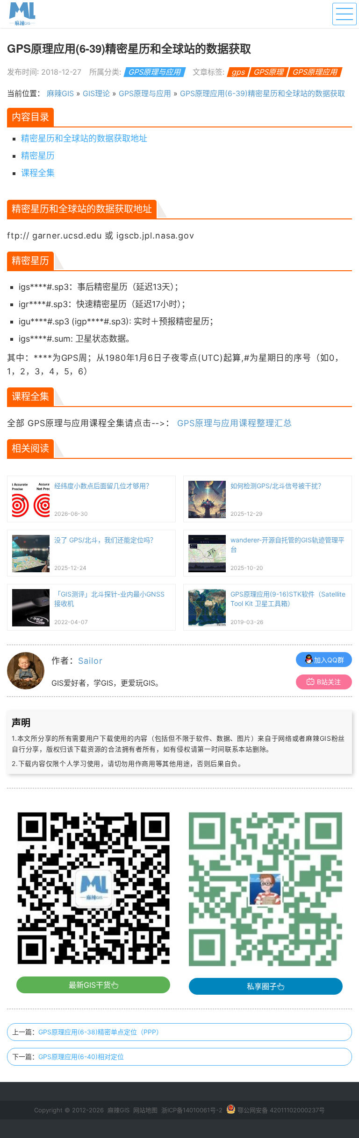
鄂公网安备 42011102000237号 (281, 1110)
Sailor (90, 661)
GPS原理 (269, 72)
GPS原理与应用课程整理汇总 (234, 423)
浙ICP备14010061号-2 (192, 1110)
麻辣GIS (60, 93)
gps (238, 72)
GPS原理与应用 (155, 72)
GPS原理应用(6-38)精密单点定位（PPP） (100, 1032)
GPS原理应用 (315, 72)
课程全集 (38, 173)
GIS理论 (96, 93)
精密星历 (38, 156)
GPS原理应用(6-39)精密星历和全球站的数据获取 (262, 93)
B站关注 (329, 682)
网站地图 (145, 1110)
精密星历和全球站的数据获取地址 (84, 138)
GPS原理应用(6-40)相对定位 (81, 1057)
